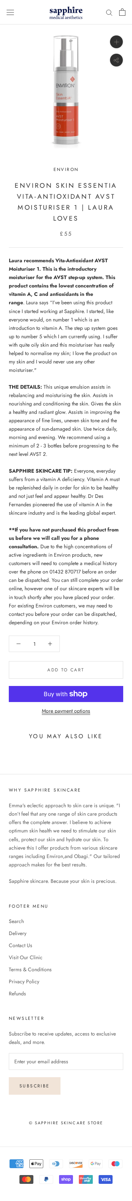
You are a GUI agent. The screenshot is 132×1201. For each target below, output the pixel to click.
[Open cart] (122, 12)
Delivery (17, 933)
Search (16, 921)
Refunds (17, 993)
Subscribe (34, 1086)
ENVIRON (66, 169)
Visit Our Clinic (26, 957)
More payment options (66, 710)
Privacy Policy (24, 981)
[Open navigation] (10, 12)
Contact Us (20, 945)
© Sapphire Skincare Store (66, 1123)
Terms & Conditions (30, 969)
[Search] (109, 12)
